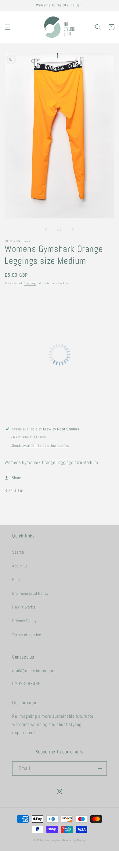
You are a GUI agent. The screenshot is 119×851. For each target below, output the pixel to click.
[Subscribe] (99, 768)
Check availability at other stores (40, 445)
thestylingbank (53, 840)
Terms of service (26, 634)
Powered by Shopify (74, 840)
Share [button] (16, 477)
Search (18, 552)
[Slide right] (73, 229)
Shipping (30, 283)
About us (19, 566)
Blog (16, 579)
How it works (23, 607)
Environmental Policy (30, 593)
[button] (7, 27)
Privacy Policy (24, 620)
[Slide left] (46, 229)
